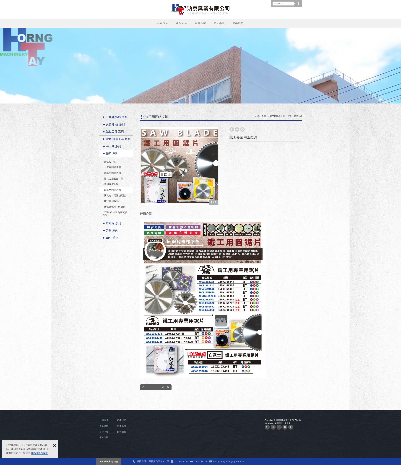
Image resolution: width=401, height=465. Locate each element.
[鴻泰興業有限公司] (200, 9)
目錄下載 (200, 23)
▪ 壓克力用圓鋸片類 (113, 178)
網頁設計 (278, 423)
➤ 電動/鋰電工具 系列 (116, 139)
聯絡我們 (238, 23)
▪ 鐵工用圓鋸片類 (112, 190)
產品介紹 (181, 23)
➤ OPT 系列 (110, 237)
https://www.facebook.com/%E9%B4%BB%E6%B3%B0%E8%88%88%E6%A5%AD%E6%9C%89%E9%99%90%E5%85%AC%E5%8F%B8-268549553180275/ (290, 427)
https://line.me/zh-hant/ (284, 427)
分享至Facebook (231, 129)
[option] (179, 166)
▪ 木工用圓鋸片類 (112, 167)
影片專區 (219, 23)
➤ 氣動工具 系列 (113, 131)
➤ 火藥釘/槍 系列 (114, 124)
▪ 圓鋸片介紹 (109, 161)
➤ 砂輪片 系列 (112, 223)
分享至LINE (242, 129)
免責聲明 (121, 431)
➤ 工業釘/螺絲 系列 (115, 117)
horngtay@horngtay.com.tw (228, 461)
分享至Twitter (237, 129)
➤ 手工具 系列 (112, 146)
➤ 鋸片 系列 (110, 153)
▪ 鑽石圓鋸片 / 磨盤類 (114, 206)
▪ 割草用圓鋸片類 (112, 173)
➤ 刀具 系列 (110, 230)
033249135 (267, 427)
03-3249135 (181, 461)
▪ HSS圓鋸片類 (111, 201)
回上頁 (165, 387)
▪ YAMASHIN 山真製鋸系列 (115, 214)
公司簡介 (163, 23)
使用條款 (121, 426)
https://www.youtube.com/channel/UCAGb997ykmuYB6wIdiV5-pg (273, 427)
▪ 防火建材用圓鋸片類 (114, 195)
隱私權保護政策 (39, 453)
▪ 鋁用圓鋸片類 (111, 184)
